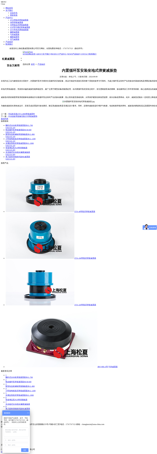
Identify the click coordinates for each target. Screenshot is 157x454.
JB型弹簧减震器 (16, 22)
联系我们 (9, 44)
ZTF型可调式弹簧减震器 (20, 27)
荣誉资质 (13, 15)
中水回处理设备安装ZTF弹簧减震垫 (22, 116)
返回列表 (4, 119)
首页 (33, 64)
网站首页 (9, 8)
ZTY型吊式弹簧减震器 (19, 30)
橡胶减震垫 (14, 37)
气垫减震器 (14, 34)
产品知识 (9, 42)
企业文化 (13, 13)
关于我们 (9, 10)
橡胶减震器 (14, 32)
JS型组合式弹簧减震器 (19, 25)
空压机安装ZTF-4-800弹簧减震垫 (21, 114)
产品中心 (9, 18)
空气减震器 (14, 39)
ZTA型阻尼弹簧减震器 (19, 20)
